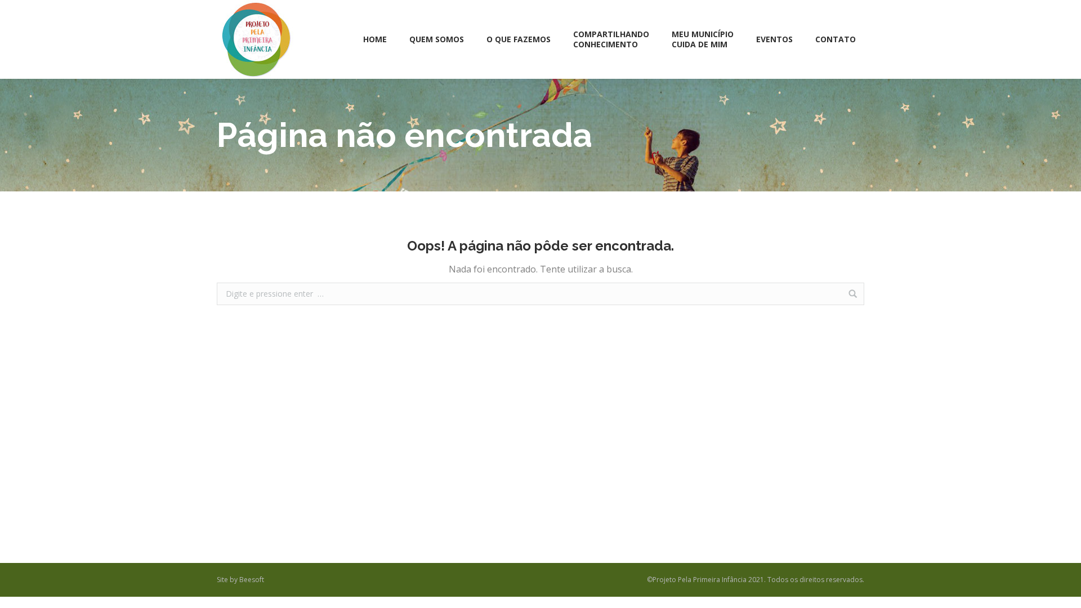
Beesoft (251, 579)
